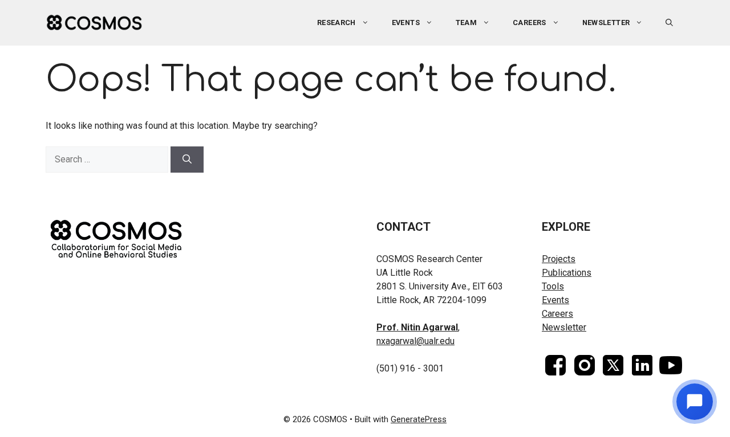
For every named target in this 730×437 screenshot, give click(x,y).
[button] (669, 23)
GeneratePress (419, 419)
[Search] (187, 159)
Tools (553, 286)
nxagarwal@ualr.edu (415, 341)
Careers (529, 22)
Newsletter (606, 22)
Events (555, 300)
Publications (566, 272)
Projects (558, 259)
